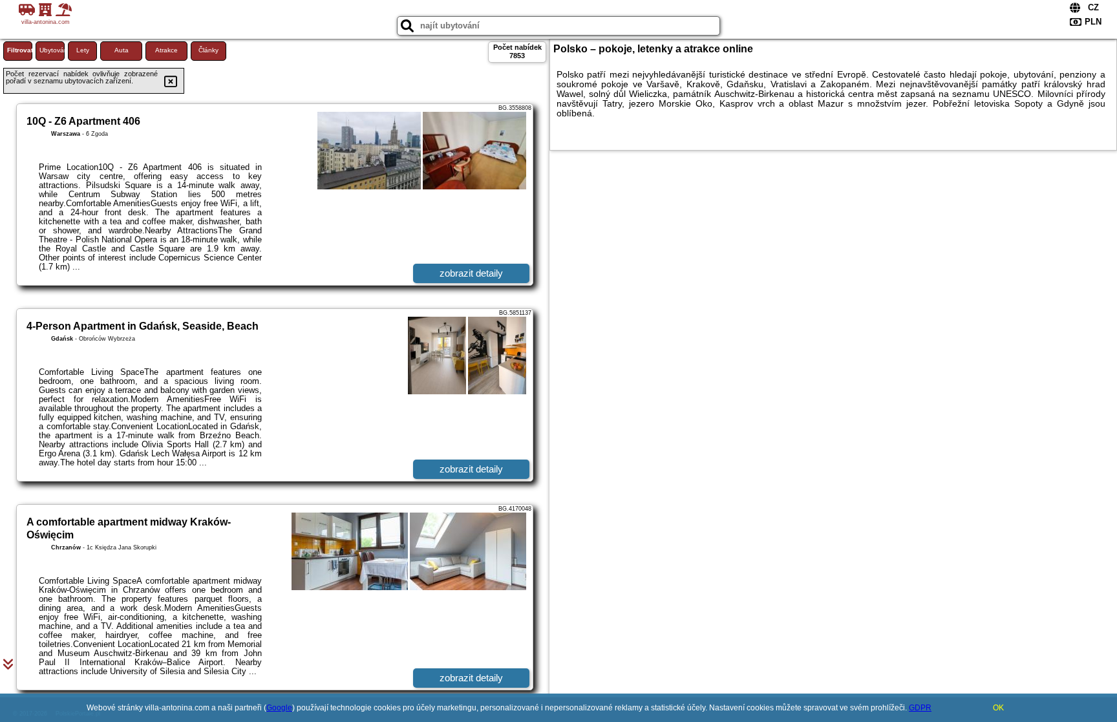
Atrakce (166, 50)
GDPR (920, 707)
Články (208, 50)
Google (279, 707)
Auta (121, 50)
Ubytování (52, 50)
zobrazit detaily (471, 273)
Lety (82, 50)
